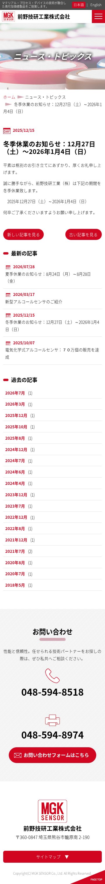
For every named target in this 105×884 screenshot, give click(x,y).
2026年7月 (15, 393)
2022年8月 (15, 528)
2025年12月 (16, 415)
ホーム (9, 97)
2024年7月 (15, 460)
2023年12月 (16, 494)
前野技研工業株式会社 (44, 16)
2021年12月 (16, 540)
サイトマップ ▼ (52, 857)
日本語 (79, 4)
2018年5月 (15, 585)
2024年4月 (15, 483)
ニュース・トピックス (45, 97)
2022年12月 (16, 517)
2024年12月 (16, 449)
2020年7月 (15, 573)
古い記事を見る (83, 234)
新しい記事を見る (23, 234)
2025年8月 (15, 438)
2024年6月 (15, 472)
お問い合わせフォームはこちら (56, 754)
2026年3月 (15, 404)
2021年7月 (15, 551)
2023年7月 (15, 506)
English (96, 4)
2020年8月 (15, 562)
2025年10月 (16, 426)
